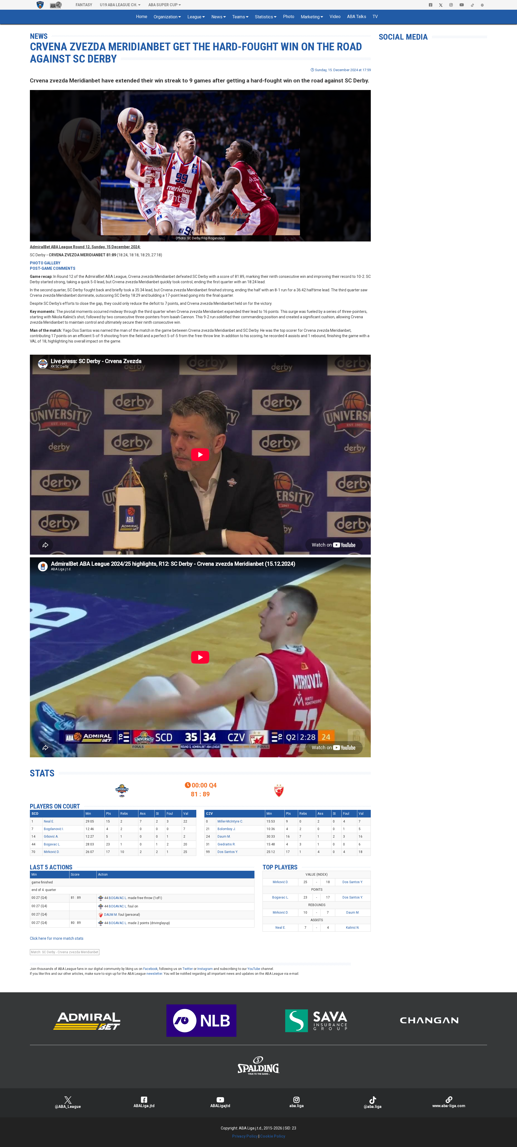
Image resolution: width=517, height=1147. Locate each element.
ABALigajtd (220, 1106)
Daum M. (224, 836)
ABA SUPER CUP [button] (163, 5)
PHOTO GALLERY (45, 263)
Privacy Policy (245, 1136)
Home (141, 16)
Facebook (150, 969)
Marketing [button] (310, 16)
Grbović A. (51, 836)
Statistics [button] (264, 16)
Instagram (205, 969)
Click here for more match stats (56, 938)
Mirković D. (52, 852)
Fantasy (84, 5)
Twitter (188, 969)
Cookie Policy (272, 1136)
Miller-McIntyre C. (230, 821)
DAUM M (110, 915)
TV (375, 16)
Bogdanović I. (54, 829)
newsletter (154, 974)
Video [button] (335, 16)
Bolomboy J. (227, 829)
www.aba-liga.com (448, 1106)
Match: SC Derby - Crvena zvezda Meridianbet (64, 952)
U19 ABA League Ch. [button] (118, 5)
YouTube (253, 969)
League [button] (194, 16)
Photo (288, 16)
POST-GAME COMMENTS (52, 268)
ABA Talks (356, 16)
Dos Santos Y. (228, 852)
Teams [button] (238, 16)
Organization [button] (165, 16)
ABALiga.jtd (144, 1106)
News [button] (216, 16)
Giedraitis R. (227, 844)
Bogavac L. (52, 844)
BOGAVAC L (117, 898)
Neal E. (49, 821)
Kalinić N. (352, 928)
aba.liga (296, 1106)
